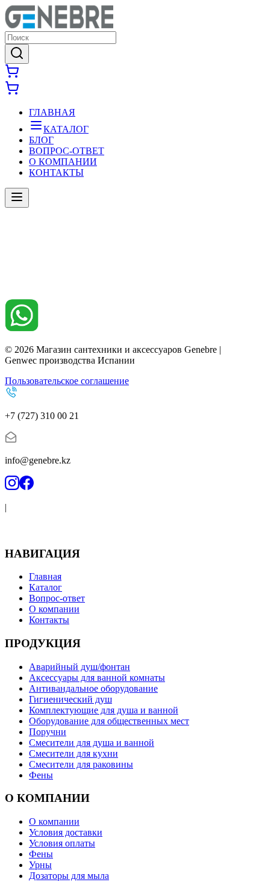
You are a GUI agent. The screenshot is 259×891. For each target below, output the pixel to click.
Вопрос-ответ (57, 598)
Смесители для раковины (81, 764)
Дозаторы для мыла (69, 876)
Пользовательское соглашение (67, 381)
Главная (45, 576)
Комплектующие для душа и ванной (103, 710)
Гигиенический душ (70, 699)
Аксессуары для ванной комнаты (97, 677)
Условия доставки (65, 832)
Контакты (49, 620)
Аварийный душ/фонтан (79, 667)
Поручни (47, 732)
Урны (40, 865)
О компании (54, 609)
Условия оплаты (62, 843)
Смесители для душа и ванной (91, 742)
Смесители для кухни (73, 753)
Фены (41, 775)
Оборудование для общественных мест (109, 721)
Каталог (45, 587)
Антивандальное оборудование (93, 688)
